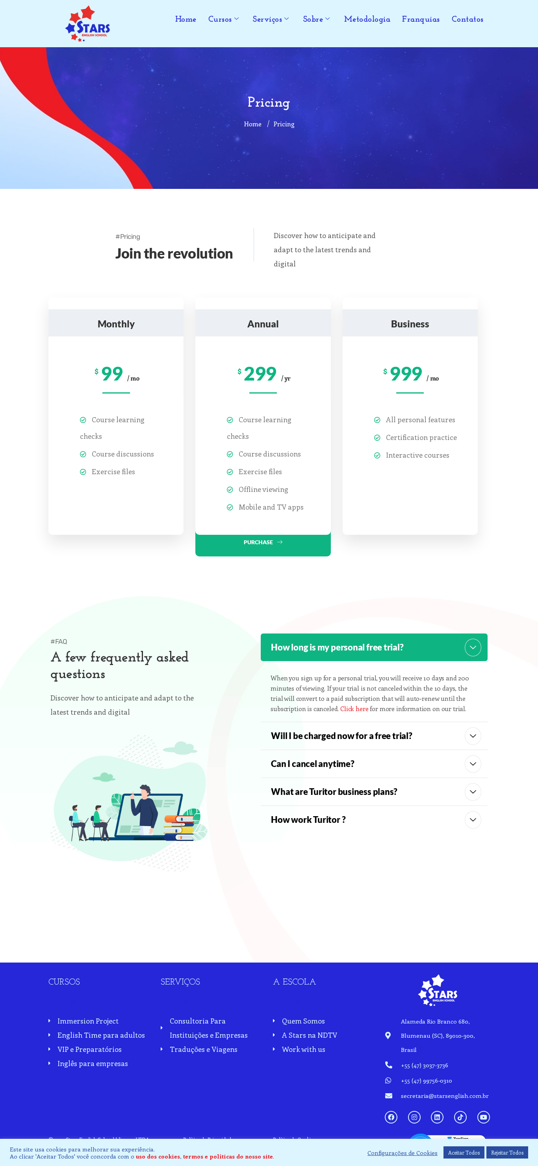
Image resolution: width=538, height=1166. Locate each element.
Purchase (258, 542)
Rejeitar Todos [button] (507, 1152)
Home (186, 19)
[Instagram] (414, 1117)
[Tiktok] (460, 1117)
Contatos (468, 19)
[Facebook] (391, 1117)
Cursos (220, 19)
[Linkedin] (437, 1117)
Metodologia (367, 19)
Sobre (313, 19)
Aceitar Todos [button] (464, 1152)
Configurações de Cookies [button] (402, 1152)
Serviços (267, 19)
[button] (374, 647)
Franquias (421, 19)
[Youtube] (483, 1117)
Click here (354, 708)
